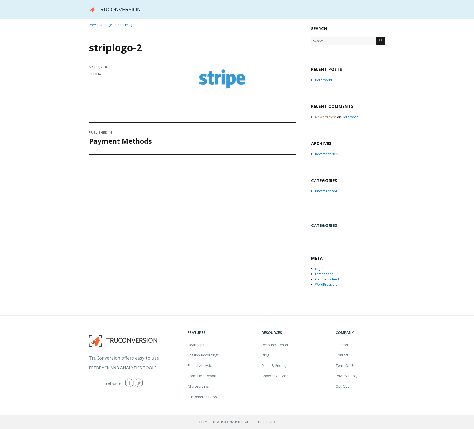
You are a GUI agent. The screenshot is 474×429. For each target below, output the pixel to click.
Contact (342, 355)
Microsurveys (198, 386)
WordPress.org (326, 284)
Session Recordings (203, 355)
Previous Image (100, 24)
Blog (265, 355)
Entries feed (324, 274)
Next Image (126, 24)
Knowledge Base (275, 375)
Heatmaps (196, 344)
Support (342, 344)
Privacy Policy (346, 375)
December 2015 (326, 154)
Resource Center (275, 344)
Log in (319, 268)
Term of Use (346, 365)
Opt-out (342, 386)
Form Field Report (202, 375)
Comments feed (327, 279)
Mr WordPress (325, 117)
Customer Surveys (202, 396)
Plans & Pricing (274, 365)
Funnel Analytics (200, 365)
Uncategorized (326, 191)
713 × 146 (95, 74)
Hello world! (324, 80)
